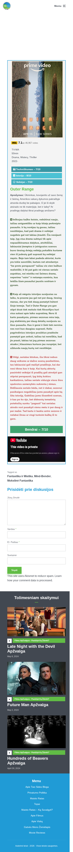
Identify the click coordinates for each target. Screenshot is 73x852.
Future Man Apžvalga (27, 704)
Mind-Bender (42, 476)
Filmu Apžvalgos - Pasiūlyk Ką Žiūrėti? (32, 640)
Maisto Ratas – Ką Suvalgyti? (37, 809)
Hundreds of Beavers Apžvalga (27, 760)
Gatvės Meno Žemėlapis (37, 827)
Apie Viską (37, 821)
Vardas (11, 529)
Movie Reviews (37, 832)
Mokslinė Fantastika (20, 480)
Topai (37, 804)
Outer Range (22, 189)
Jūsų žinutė (13, 497)
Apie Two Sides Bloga (37, 787)
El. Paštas (13, 542)
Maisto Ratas (37, 798)
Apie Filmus (37, 815)
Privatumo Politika (37, 792)
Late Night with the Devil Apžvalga (31, 649)
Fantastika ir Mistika (20, 476)
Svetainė (12, 555)
